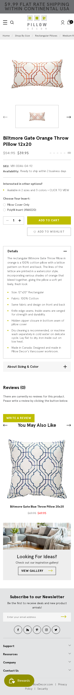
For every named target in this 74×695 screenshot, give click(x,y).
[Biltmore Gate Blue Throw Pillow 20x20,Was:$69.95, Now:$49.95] (37, 469)
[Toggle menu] (5, 22)
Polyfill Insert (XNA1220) (21, 209)
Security (42, 688)
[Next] (69, 117)
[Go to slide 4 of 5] (5, 425)
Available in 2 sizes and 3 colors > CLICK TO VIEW (38, 190)
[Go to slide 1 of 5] (69, 425)
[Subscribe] (63, 617)
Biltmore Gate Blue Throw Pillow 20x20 (37, 506)
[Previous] (5, 117)
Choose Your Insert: (16, 198)
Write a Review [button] (18, 418)
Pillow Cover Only (18, 204)
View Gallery (32, 571)
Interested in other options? (22, 184)
